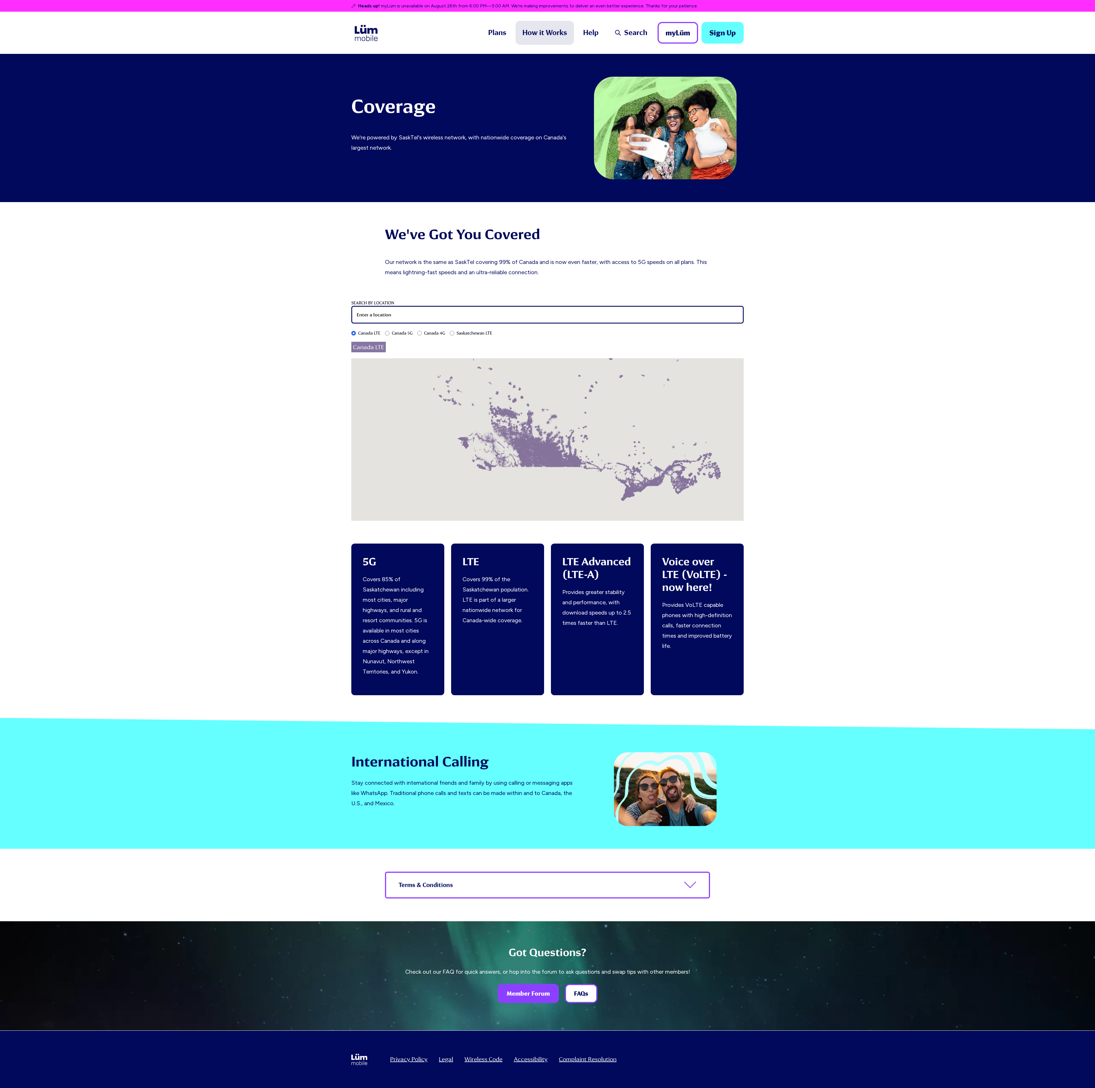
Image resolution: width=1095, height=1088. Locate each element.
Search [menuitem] (635, 32)
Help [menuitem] (591, 32)
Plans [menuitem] (497, 32)
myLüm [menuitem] (678, 32)
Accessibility (531, 1059)
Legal (446, 1059)
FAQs (581, 993)
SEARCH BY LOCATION (372, 303)
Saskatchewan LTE (474, 333)
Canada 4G (434, 333)
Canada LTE (369, 333)
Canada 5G (402, 333)
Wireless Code (483, 1059)
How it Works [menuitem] (544, 32)
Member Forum (528, 993)
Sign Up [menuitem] (722, 32)
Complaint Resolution (588, 1059)
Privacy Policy (408, 1059)
